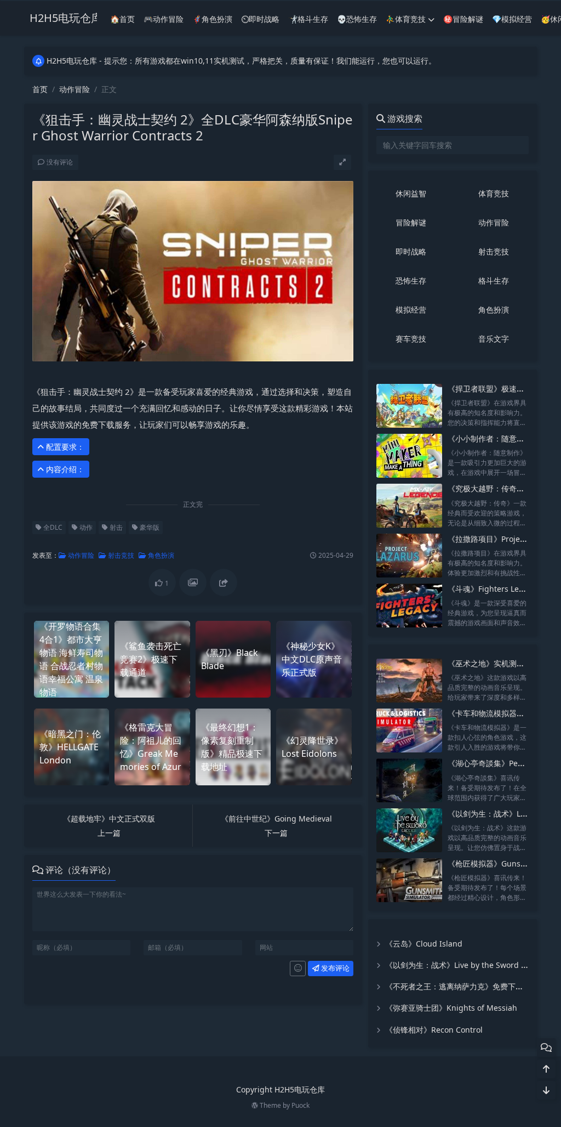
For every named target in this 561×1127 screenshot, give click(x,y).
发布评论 (334, 968)
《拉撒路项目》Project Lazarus (502, 539)
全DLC (52, 527)
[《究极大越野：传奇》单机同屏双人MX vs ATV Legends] (409, 505)
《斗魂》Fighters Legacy (492, 589)
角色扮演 (160, 555)
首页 (40, 89)
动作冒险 (74, 89)
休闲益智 (411, 193)
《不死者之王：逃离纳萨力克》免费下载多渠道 (465, 986)
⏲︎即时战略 (260, 19)
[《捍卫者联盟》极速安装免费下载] (409, 405)
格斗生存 (493, 280)
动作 (85, 527)
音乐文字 (493, 338)
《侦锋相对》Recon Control (434, 1029)
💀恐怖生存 (357, 19)
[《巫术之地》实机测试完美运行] (409, 680)
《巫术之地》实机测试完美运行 (501, 663)
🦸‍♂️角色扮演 (212, 19)
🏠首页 (122, 19)
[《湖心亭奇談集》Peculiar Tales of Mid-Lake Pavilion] (409, 780)
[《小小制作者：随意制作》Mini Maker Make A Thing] (409, 455)
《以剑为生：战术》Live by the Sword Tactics (465, 965)
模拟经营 (411, 309)
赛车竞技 (411, 338)
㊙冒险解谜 (463, 19)
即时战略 (411, 251)
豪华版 (148, 527)
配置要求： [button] (64, 446)
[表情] (298, 968)
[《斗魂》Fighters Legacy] (409, 606)
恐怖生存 (411, 280)
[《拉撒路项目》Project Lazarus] (409, 556)
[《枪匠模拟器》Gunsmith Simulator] (409, 880)
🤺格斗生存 (308, 19)
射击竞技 (120, 555)
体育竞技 (493, 193)
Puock (300, 1105)
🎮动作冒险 (164, 19)
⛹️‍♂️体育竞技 (406, 19)
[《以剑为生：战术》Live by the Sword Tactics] (409, 830)
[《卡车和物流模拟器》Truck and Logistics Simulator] (409, 730)
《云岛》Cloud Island (423, 943)
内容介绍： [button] (64, 469)
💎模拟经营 (512, 19)
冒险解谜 (411, 222)
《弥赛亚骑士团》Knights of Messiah (451, 1008)
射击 (115, 527)
